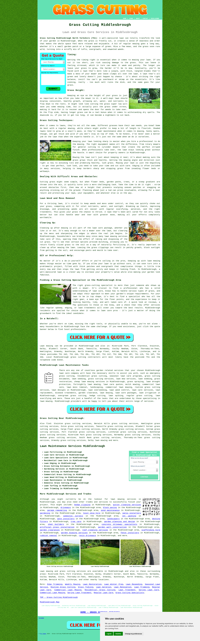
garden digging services (74, 533)
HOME (124, 18)
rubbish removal (48, 536)
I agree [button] (109, 634)
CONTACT (145, 18)
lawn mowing (101, 440)
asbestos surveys (73, 516)
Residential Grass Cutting (100, 590)
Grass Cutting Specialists (130, 593)
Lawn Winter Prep (113, 584)
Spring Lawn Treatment (79, 593)
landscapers (113, 519)
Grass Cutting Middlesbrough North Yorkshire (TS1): (69, 38)
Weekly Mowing (72, 584)
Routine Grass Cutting (63, 587)
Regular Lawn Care (103, 593)
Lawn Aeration (103, 587)
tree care (76, 522)
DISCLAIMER (155, 18)
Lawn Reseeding (134, 584)
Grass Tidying (85, 587)
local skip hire (91, 513)
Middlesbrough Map (49, 602)
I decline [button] (118, 634)
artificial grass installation (57, 527)
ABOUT (138, 18)
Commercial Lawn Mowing (67, 590)
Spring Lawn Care (149, 590)
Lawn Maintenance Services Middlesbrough (72, 446)
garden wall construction (112, 527)
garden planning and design (119, 522)
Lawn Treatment (127, 590)
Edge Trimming (54, 584)
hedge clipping (82, 505)
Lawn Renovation (123, 587)
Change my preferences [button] (133, 634)
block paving (110, 508)
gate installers (65, 519)
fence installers (130, 533)
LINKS (131, 18)
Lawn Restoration (92, 584)
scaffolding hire (150, 530)
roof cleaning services (95, 530)
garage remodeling (57, 510)
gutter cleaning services (127, 505)
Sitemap (41, 618)
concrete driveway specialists (119, 524)
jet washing (129, 516)
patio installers (131, 513)
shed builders (56, 524)
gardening (45, 513)
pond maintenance (110, 510)
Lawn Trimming (141, 587)
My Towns (43, 633)
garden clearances (50, 530)
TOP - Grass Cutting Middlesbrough (59, 597)
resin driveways (87, 536)
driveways (66, 508)
